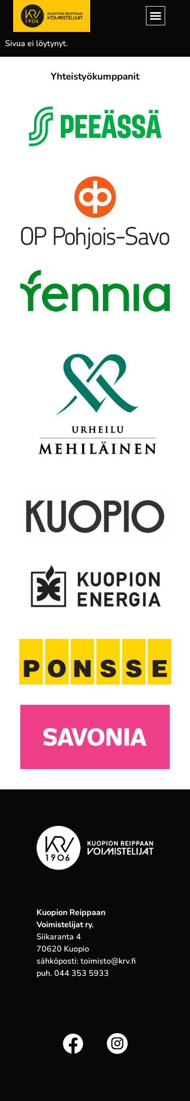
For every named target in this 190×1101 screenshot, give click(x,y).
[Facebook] (73, 1044)
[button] (155, 15)
